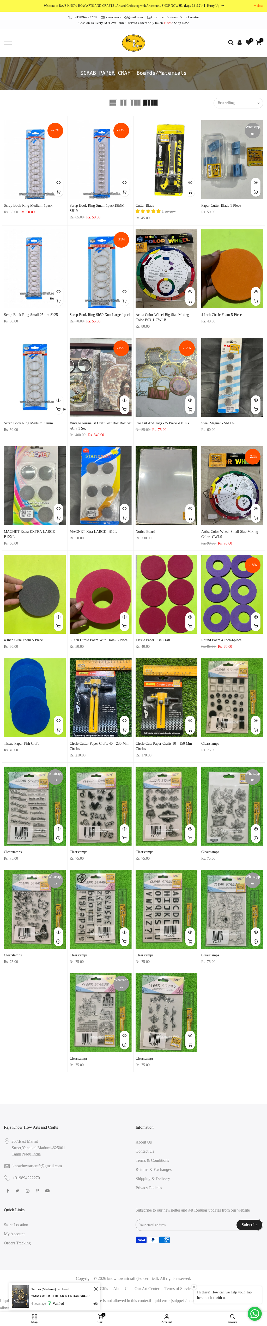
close (260, 6)
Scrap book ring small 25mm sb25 (31, 315)
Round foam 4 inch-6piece (221, 640)
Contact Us (145, 1151)
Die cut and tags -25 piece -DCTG (162, 423)
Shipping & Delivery (153, 1178)
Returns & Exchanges (154, 1169)
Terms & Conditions (152, 1160)
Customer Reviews (164, 17)
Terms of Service (178, 1288)
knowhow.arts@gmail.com (124, 17)
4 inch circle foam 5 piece (221, 315)
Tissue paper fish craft (153, 640)
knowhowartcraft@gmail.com (37, 1166)
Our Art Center (147, 1288)
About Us (144, 1142)
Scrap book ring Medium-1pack (28, 205)
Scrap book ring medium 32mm (28, 423)
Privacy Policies (149, 1188)
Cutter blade (145, 205)
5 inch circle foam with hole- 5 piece (99, 640)
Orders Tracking (17, 1243)
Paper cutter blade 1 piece (221, 205)
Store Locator (189, 17)
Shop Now (181, 23)
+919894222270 (84, 17)
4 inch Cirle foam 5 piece (23, 640)
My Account (14, 1234)
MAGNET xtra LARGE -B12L (93, 532)
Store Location (16, 1225)
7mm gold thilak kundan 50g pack (62, 1296)
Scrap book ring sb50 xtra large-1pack (100, 315)
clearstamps (210, 744)
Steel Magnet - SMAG (217, 423)
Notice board (145, 532)
